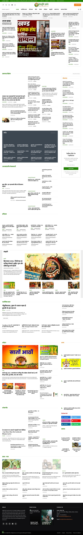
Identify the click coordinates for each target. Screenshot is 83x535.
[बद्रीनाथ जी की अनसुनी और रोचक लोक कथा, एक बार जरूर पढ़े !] (56, 177)
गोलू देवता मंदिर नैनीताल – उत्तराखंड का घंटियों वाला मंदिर (23, 151)
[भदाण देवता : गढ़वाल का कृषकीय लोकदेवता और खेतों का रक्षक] (61, 285)
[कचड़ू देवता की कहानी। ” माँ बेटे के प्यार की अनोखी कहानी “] (56, 188)
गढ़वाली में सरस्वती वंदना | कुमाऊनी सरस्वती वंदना (72, 368)
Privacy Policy (52, 0)
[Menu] (80, 9)
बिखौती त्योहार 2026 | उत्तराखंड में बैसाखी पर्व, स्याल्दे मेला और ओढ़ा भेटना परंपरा (46, 364)
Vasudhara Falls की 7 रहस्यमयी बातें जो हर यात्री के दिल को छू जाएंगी (11, 325)
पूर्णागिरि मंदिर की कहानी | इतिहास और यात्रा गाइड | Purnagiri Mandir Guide (30, 325)
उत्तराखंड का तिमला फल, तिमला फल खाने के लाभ (10, 489)
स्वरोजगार (56, 9)
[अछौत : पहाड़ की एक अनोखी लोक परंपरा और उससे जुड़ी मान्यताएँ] (73, 285)
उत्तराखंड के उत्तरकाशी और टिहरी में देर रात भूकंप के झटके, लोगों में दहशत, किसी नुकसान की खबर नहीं (47, 101)
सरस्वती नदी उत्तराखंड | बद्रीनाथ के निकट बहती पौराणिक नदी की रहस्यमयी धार (50, 158)
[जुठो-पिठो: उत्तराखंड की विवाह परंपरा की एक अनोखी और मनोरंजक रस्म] (35, 285)
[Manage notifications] (3, 532)
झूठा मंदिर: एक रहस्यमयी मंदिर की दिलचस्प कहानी (36, 145)
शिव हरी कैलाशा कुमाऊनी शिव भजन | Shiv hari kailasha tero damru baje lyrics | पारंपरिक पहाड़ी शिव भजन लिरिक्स (18, 446)
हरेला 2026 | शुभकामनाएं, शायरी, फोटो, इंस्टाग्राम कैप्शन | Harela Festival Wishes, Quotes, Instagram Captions (9, 294)
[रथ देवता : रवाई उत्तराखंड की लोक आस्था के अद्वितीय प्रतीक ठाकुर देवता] (34, 201)
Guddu (20, 55)
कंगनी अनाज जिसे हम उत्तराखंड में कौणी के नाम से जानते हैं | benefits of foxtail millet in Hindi (51, 489)
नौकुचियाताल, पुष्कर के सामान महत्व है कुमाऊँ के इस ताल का (14, 306)
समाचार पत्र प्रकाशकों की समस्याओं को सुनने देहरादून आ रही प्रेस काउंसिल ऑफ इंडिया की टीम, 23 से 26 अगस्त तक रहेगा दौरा (11, 15)
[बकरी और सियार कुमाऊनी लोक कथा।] (56, 171)
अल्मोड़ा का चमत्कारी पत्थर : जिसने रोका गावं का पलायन (68, 324)
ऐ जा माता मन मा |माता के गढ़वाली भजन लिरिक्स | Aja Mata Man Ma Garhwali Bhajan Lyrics (13, 432)
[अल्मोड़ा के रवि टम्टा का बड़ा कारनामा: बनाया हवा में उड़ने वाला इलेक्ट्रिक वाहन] (56, 119)
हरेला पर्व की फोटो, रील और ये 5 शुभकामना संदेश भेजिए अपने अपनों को (33, 392)
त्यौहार (69, 27)
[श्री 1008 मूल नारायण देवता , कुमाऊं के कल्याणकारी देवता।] (56, 200)
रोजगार (65, 78)
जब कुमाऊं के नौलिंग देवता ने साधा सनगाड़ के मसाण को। (46, 193)
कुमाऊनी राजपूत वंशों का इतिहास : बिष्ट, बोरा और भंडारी (7, 242)
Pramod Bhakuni (34, 244)
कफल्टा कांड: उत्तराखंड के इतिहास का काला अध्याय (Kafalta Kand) (23, 242)
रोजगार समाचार (65, 87)
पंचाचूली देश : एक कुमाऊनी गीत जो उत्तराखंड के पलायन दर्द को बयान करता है (33, 438)
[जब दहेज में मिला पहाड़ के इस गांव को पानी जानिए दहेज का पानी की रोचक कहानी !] (56, 205)
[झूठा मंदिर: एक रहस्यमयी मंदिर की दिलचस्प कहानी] (37, 139)
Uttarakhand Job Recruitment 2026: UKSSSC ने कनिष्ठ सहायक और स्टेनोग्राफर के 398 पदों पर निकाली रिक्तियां (68, 93)
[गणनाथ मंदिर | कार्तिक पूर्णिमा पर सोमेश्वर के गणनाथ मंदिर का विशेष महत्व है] (10, 139)
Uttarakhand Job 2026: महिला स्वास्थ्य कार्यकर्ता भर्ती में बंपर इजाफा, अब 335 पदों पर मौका (68, 117)
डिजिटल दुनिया (65, 136)
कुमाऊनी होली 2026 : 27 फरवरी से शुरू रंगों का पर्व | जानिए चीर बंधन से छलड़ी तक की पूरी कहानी (45, 379)
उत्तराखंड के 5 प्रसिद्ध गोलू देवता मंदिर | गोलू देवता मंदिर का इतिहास (22, 145)
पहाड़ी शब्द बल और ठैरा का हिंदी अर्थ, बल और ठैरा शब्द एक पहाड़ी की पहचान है (72, 408)
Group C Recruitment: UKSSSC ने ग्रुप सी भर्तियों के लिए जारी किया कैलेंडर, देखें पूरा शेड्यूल (68, 141)
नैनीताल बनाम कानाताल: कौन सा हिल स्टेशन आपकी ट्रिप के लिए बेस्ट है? (68, 312)
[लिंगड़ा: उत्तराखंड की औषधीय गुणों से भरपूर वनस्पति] (11, 464)
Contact (46, 0)
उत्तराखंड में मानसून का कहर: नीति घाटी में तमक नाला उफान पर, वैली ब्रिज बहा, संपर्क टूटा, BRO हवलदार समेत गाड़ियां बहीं (49, 89)
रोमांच (40, 9)
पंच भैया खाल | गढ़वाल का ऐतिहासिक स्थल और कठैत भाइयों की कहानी (51, 325)
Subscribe (77, 4)
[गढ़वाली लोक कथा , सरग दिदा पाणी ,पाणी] (56, 182)
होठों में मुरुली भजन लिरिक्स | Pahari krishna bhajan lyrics (34, 425)
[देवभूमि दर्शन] (41, 5)
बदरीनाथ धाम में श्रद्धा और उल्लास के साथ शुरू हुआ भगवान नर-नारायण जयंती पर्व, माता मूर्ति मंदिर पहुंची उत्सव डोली (74, 33)
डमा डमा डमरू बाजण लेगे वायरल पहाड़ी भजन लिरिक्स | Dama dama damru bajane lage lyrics (34, 418)
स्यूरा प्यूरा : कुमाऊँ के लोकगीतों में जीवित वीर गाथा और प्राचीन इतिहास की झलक (8, 226)
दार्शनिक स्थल (24, 9)
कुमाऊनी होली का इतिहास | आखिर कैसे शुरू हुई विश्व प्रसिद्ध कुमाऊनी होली (22, 226)
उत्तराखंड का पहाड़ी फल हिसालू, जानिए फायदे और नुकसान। (10, 496)
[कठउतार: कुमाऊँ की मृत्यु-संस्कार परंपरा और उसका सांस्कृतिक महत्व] (48, 285)
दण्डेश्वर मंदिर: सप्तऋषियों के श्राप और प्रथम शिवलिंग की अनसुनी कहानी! (36, 151)
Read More (53, 132)
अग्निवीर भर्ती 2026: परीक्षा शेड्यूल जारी (68, 101)
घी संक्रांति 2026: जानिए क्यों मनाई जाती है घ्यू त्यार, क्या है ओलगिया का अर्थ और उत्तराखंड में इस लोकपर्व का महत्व (20, 392)
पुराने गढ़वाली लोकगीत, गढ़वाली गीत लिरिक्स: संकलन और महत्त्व (33, 431)
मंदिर (36, 9)
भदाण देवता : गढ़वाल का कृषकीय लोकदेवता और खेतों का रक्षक (60, 293)
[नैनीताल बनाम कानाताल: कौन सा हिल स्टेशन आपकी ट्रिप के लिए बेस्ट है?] (78, 313)
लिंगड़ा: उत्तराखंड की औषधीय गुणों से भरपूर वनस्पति (10, 473)
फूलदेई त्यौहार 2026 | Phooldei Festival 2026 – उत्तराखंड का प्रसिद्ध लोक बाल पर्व (45, 386)
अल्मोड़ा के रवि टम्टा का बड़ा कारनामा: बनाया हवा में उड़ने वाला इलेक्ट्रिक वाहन (46, 118)
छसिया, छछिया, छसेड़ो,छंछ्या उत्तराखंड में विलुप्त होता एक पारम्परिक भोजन (31, 489)
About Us (42, 0)
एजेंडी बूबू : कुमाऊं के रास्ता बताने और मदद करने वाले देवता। (18, 198)
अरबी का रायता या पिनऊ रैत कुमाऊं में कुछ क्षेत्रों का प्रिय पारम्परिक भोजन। (51, 496)
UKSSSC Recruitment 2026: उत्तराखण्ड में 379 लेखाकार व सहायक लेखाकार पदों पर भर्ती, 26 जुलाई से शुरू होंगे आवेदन (68, 83)
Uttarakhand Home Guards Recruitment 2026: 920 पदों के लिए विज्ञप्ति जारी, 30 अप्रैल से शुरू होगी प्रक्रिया (68, 108)
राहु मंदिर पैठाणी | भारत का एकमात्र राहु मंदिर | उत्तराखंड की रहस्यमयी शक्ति (36, 158)
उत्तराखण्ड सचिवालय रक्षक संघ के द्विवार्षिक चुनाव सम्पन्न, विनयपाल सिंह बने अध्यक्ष (30, 51)
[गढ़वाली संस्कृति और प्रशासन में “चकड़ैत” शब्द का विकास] (78, 319)
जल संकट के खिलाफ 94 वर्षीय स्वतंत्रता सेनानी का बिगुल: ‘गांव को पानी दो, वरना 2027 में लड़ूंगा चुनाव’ (47, 110)
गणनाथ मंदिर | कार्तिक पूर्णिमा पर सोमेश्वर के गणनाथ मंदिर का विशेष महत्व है (9, 146)
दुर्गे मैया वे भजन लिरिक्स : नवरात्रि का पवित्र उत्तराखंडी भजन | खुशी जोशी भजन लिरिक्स (50, 423)
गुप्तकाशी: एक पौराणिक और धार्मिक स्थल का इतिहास (22, 158)
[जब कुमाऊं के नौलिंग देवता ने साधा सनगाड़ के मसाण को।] (56, 194)
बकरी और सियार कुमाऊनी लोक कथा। (47, 170)
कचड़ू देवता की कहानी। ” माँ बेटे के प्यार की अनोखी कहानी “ (47, 187)
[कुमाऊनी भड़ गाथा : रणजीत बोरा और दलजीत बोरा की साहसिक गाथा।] (34, 172)
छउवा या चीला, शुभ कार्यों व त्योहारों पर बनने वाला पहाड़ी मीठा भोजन (71, 483)
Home (17, 9)
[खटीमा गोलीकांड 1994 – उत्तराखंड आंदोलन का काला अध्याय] (51, 220)
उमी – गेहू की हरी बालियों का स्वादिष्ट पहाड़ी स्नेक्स (70, 473)
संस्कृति (50, 9)
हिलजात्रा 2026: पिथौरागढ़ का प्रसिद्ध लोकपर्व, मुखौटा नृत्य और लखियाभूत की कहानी (23, 1)
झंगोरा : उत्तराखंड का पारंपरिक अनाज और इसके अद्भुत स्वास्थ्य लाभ (31, 473)
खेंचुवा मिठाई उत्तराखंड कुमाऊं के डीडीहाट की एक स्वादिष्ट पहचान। (72, 496)
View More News (76, 73)
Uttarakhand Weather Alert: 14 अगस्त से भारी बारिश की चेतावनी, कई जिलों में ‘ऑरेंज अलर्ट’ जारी (34, 109)
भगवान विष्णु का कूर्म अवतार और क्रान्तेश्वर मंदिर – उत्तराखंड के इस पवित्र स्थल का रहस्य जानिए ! (50, 146)
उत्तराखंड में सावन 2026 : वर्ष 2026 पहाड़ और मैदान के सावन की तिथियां (21, 293)
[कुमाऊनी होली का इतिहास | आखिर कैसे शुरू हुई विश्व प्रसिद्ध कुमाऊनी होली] (23, 220)
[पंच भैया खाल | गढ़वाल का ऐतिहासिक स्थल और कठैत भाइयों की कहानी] (76, 433)
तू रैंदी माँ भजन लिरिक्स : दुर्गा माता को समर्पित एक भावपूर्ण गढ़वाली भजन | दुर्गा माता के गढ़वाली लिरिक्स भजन (50, 442)
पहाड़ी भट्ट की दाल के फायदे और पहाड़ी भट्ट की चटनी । (71, 489)
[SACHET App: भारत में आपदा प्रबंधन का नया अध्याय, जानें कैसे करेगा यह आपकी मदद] (77, 133)
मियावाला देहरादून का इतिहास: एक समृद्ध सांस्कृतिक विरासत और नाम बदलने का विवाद (36, 242)
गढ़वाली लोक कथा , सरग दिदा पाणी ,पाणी (46, 182)
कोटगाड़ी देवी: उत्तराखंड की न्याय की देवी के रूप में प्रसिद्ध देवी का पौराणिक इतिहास (50, 151)
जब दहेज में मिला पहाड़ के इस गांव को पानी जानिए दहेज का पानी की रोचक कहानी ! (47, 205)
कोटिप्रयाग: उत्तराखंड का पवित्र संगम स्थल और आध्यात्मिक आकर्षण (9, 158)
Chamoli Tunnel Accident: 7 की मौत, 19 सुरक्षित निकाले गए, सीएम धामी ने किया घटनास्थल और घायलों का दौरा (73, 60)
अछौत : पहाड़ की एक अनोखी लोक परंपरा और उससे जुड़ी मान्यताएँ (73, 293)
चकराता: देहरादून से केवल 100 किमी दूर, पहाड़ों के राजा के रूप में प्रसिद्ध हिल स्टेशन (68, 331)
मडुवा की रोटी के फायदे (26, 483)
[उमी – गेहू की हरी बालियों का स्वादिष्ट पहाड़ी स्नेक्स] (71, 464)
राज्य (3, 56)
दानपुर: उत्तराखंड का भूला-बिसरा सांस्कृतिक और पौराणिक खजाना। (22, 235)
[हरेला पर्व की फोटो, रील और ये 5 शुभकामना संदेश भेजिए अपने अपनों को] (32, 386)
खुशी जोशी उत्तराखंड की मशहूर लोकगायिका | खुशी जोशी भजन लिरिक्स (34, 445)
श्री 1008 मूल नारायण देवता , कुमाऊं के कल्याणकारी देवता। (47, 199)
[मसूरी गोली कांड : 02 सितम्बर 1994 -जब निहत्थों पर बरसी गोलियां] (37, 220)
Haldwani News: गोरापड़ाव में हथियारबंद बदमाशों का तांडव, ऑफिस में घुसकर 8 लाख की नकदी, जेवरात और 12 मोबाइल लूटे (51, 15)
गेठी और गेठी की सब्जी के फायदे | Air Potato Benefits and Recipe (50, 473)
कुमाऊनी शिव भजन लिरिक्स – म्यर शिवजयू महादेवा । (33, 411)
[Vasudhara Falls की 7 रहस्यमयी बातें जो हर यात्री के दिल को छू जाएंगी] (65, 433)
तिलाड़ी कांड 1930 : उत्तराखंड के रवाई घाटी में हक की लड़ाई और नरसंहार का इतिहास (36, 235)
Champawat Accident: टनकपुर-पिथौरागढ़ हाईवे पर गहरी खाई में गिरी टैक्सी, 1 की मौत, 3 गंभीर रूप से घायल (34, 116)
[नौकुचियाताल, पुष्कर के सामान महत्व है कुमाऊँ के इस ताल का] (44, 313)
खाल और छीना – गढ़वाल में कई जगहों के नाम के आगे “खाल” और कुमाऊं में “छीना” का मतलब (71, 395)
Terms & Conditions (60, 0)
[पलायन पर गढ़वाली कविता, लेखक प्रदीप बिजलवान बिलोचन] (71, 375)
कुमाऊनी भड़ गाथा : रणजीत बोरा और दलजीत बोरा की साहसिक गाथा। (34, 180)
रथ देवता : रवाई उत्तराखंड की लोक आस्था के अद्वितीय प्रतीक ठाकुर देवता (34, 209)
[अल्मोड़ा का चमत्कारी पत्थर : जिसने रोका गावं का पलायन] (78, 325)
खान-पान (3, 471)
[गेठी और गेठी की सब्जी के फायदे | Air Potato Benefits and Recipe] (51, 464)
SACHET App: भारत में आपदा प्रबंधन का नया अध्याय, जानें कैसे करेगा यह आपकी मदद (68, 133)
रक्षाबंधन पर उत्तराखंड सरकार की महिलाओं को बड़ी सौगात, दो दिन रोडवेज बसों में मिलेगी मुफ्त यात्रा (70, 14)
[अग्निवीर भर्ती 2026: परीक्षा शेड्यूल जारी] (77, 102)
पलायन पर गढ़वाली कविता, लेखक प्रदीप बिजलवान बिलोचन (72, 381)
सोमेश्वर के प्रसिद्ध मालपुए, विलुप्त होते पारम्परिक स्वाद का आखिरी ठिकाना (11, 483)
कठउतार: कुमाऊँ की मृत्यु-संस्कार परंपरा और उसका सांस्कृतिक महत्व (48, 293)
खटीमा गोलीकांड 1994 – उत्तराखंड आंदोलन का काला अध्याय (51, 226)
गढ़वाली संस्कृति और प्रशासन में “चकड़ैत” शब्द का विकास (67, 318)
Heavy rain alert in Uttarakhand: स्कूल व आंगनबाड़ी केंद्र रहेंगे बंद (34, 102)
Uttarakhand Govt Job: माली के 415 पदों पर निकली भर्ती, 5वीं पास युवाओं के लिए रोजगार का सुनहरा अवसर (68, 124)
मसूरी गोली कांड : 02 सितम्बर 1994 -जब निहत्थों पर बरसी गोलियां (37, 226)
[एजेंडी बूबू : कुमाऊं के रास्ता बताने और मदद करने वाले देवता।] (5, 198)
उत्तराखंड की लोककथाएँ (31, 177)
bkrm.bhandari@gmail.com (65, 516)
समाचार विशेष (64, 9)
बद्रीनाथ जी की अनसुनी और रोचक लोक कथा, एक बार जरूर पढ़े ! (47, 177)
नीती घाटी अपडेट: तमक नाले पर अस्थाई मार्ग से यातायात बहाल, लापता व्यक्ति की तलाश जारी (33, 123)
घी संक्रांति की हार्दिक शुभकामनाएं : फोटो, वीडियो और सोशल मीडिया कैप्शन (74, 41)
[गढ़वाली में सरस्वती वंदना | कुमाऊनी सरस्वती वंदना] (71, 363)
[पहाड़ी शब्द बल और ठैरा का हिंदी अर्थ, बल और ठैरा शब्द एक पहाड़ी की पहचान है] (71, 402)
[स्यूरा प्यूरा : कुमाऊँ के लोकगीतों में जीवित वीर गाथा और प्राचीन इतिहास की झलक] (8, 220)
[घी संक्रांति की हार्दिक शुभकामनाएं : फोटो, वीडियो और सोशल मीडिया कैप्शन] (7, 386)
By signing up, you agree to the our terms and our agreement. (71, 173)
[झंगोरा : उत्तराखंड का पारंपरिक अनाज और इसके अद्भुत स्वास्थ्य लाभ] (31, 464)
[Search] (78, 9)
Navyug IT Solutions (27, 532)
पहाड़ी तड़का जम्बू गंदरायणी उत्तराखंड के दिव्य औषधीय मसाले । (31, 496)
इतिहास (45, 9)
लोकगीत (3, 435)
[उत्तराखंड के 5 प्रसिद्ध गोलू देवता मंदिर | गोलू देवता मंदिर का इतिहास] (23, 139)
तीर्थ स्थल (31, 9)
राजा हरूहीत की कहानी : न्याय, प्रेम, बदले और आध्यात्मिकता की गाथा (51, 235)
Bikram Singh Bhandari (21, 200)
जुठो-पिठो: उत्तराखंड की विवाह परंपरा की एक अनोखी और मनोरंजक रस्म (34, 293)
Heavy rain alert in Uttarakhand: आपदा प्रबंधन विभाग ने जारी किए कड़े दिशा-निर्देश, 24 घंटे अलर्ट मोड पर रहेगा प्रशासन (74, 50)
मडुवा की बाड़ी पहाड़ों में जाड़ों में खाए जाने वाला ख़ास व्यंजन (51, 483)
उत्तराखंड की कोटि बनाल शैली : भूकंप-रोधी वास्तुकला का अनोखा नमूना (52, 242)
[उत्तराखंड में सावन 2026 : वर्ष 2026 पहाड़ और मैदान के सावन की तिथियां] (22, 285)
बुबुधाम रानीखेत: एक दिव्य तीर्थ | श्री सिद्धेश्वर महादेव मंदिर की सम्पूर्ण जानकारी (34, 194)
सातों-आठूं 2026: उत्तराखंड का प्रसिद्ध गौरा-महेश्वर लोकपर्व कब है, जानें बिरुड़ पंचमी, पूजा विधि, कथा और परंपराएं (74, 24)
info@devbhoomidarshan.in (66, 519)
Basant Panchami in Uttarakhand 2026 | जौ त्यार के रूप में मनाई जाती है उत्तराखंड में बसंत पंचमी (46, 394)
